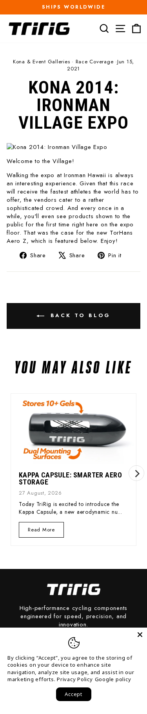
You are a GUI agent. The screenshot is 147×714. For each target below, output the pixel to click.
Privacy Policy (75, 679)
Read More (41, 532)
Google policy (113, 679)
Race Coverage (95, 61)
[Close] (140, 635)
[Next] (136, 473)
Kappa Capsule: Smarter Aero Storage (70, 478)
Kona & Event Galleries (41, 61)
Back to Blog (79, 315)
